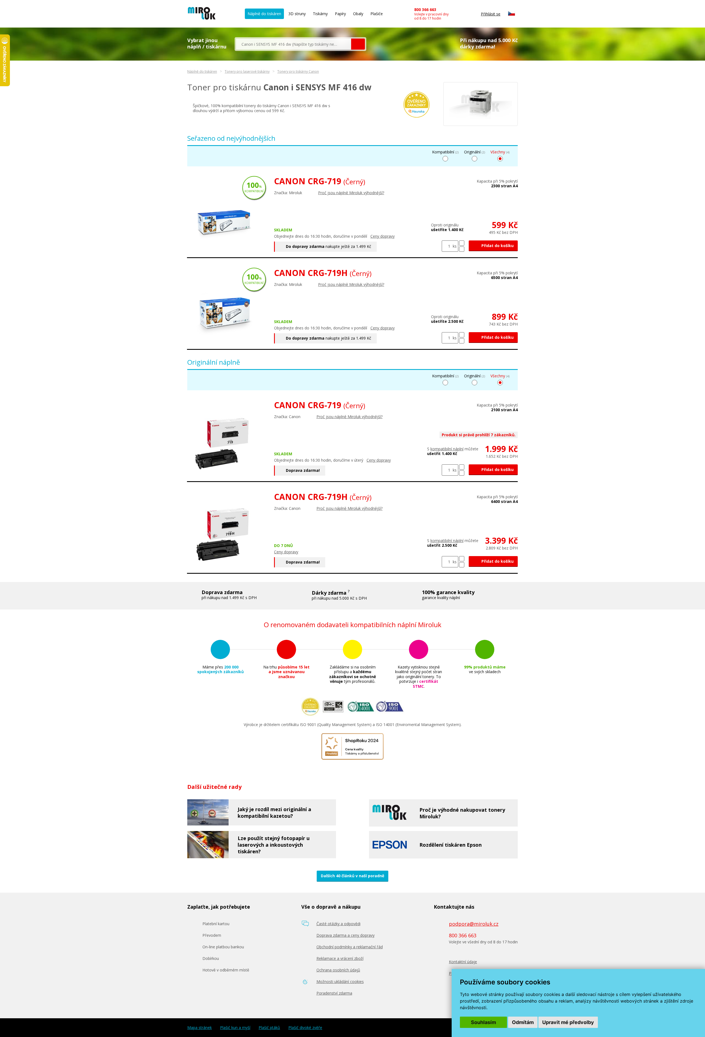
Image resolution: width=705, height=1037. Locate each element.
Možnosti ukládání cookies (340, 981)
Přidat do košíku (497, 245)
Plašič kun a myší (235, 1027)
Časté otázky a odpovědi (338, 923)
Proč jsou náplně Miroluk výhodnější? (351, 192)
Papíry (340, 13)
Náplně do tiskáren (264, 13)
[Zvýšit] (461, 243)
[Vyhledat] (358, 44)
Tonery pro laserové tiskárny (247, 71)
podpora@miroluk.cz (473, 923)
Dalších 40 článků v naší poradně (352, 875)
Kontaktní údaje (463, 961)
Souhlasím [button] (483, 1022)
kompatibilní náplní (446, 448)
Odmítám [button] (523, 1022)
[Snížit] (461, 249)
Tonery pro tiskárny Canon (298, 71)
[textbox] (293, 44)
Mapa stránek (199, 1027)
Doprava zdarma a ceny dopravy (345, 935)
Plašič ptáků (269, 1027)
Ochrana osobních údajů (338, 970)
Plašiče (376, 13)
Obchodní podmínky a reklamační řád (349, 946)
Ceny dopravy (382, 236)
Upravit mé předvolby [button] (568, 1022)
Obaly (358, 13)
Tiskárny (320, 13)
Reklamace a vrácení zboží (340, 958)
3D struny (297, 13)
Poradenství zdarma (334, 993)
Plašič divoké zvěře (305, 1027)
